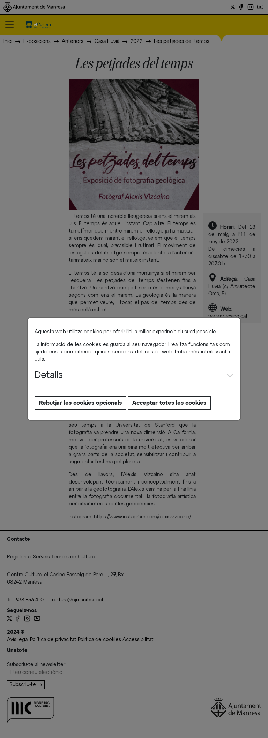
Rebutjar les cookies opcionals (80, 403)
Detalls (49, 375)
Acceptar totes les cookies (169, 403)
